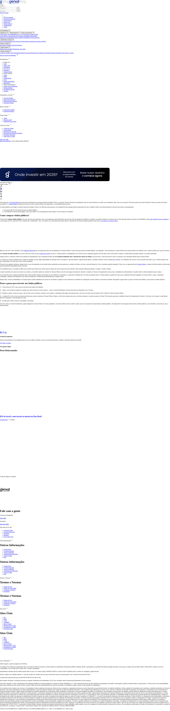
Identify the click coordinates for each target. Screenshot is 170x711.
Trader (5, 27)
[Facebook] (3, 333)
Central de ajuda (8, 530)
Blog (1, 141)
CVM (5, 621)
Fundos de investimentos (7, 37)
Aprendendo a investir (6, 39)
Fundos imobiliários (25, 36)
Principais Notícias (17, 45)
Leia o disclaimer (5, 661)
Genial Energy (8, 20)
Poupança (27, 34)
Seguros (37, 37)
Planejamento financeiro (29, 41)
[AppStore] (2, 506)
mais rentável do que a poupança (159, 219)
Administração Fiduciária (11, 554)
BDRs (6, 36)
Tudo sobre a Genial (67, 53)
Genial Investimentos (4, 163)
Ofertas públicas (19, 37)
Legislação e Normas (9, 590)
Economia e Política (6, 45)
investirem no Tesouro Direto (109, 221)
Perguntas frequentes (56, 53)
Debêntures (13, 34)
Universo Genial (5, 51)
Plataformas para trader (19, 49)
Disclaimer (7, 591)
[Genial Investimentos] (13, 3)
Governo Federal (14, 202)
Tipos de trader (8, 49)
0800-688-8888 (4, 524)
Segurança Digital (41, 41)
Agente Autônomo (9, 552)
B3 (114, 259)
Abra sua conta (4, 13)
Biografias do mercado (24, 53)
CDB (1, 34)
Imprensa (6, 535)
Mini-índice (34, 36)
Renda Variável (8, 24)
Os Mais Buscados (9, 551)
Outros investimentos (27, 32)
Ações (2, 36)
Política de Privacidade (10, 588)
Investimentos (4, 30)
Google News (7, 549)
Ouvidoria (6, 533)
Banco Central (8, 624)
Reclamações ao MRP (10, 627)
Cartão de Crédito (5, 53)
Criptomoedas (7, 25)
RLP (5, 557)
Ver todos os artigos (5, 343)
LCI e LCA (20, 34)
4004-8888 (3, 518)
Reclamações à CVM (9, 625)
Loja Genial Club (8, 537)
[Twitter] (1, 333)
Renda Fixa (7, 22)
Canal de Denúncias (9, 532)
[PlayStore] (6, 506)
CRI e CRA (6, 34)
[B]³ (5, 617)
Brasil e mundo (5, 43)
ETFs (17, 36)
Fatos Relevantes (8, 629)
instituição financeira (29, 250)
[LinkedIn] (6, 333)
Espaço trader (4, 47)
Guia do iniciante (8, 17)
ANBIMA (6, 622)
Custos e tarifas (8, 556)
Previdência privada (29, 37)
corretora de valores (44, 253)
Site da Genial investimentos (8, 55)
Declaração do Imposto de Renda (40, 53)
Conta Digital (14, 53)
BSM (5, 619)
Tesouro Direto (34, 34)
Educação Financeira (9, 19)
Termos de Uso (8, 586)
